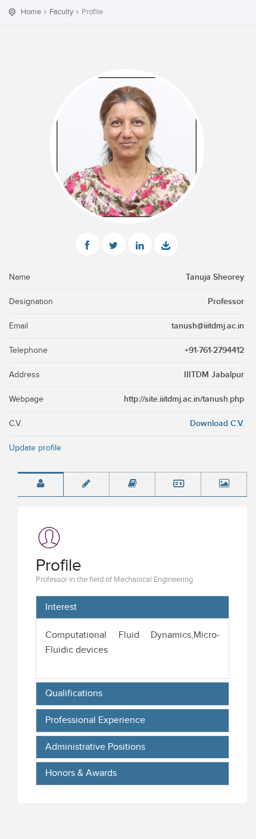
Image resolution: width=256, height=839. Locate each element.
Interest (61, 607)
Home (31, 12)
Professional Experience (95, 720)
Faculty (61, 12)
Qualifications (73, 693)
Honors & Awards (81, 773)
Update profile (35, 448)
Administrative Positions (95, 747)
